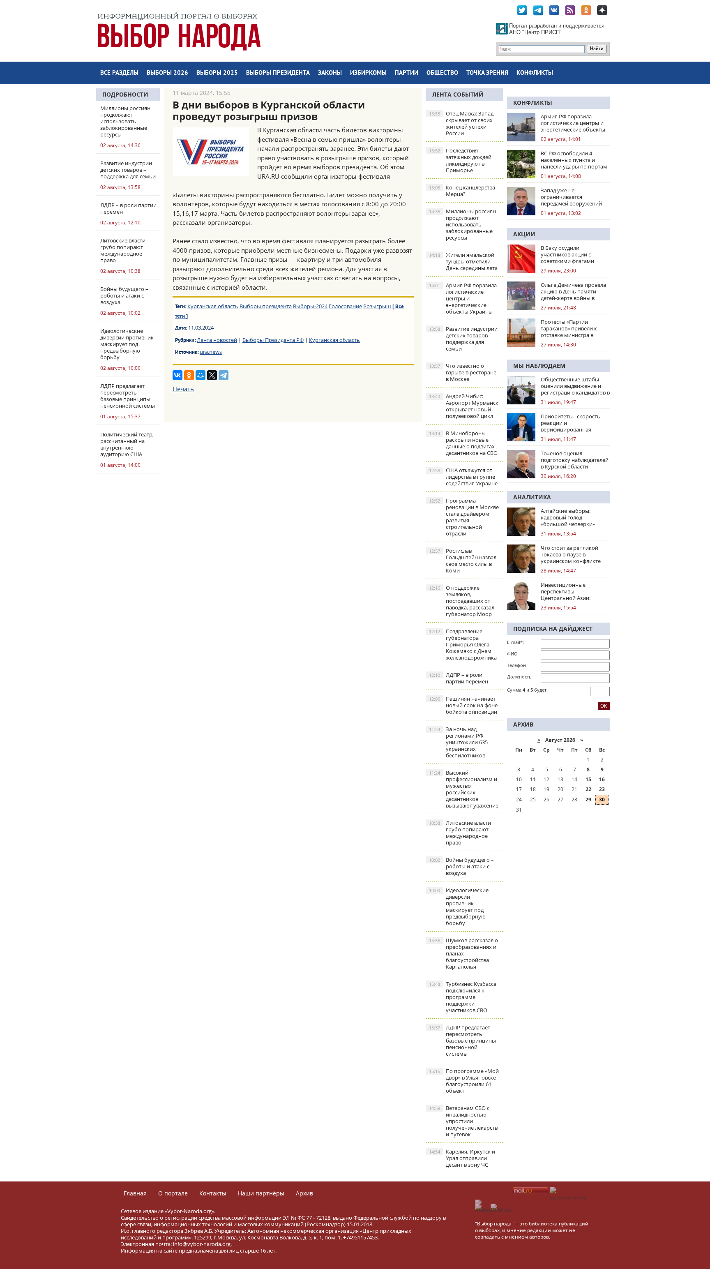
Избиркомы (368, 73)
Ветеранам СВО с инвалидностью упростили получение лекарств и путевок (463, 1121)
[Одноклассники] (189, 375)
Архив (304, 1193)
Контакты (212, 1193)
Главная (135, 1193)
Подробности (125, 94)
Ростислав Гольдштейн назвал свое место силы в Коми (462, 560)
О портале (173, 1193)
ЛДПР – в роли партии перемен (458, 678)
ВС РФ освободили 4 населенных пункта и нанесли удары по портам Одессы (574, 160)
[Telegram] (223, 375)
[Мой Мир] (200, 375)
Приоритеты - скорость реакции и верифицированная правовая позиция (570, 423)
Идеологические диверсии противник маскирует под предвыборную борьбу (459, 906)
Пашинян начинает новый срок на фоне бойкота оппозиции (463, 705)
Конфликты (534, 73)
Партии (406, 73)
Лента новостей (217, 340)
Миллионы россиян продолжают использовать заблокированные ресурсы (462, 224)
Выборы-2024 (310, 306)
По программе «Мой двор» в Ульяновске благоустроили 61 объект (464, 1080)
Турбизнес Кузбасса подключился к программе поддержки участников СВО (462, 997)
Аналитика (532, 497)
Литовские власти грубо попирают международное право (460, 832)
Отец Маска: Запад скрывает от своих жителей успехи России (461, 123)
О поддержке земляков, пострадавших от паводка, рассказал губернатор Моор (461, 601)
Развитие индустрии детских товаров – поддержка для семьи (463, 338)
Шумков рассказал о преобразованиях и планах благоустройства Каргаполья (463, 953)
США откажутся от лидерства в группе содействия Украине (463, 476)
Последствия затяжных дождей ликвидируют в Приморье (460, 160)
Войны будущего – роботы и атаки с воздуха (461, 866)
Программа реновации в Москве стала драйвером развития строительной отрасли (464, 517)
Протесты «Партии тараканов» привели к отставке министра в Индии (569, 328)
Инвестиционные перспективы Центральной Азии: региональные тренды (570, 591)
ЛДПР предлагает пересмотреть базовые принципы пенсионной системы (462, 1040)
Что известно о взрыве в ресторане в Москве (462, 372)
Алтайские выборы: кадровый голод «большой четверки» (568, 517)
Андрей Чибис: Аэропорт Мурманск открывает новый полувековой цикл (463, 406)
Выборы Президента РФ (273, 340)
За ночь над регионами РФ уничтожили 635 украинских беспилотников (458, 742)
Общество (442, 73)
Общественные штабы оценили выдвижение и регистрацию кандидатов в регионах (575, 386)
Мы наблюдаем (539, 365)
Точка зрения (487, 73)
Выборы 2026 (167, 73)
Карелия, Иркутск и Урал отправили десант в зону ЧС (462, 1158)
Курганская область (212, 306)
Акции (524, 234)
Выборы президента (278, 73)
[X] (212, 375)
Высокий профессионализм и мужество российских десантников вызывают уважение (463, 789)
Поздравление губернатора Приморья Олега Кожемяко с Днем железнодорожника (463, 644)
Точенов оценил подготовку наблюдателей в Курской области (575, 460)
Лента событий (458, 94)
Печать (183, 389)
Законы (330, 73)
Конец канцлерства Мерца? (462, 191)
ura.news (211, 351)
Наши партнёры (261, 1193)
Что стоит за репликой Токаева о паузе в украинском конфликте (571, 554)
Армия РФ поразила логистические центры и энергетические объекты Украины (463, 298)
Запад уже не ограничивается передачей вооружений (571, 197)
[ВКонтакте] (177, 375)
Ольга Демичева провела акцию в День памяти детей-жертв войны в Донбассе (573, 291)
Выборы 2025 (217, 73)
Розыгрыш (377, 306)
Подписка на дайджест (552, 628)
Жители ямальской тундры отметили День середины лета (463, 261)
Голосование (345, 306)
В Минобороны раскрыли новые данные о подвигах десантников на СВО (463, 443)
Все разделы (119, 73)
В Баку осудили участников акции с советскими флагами (567, 254)
